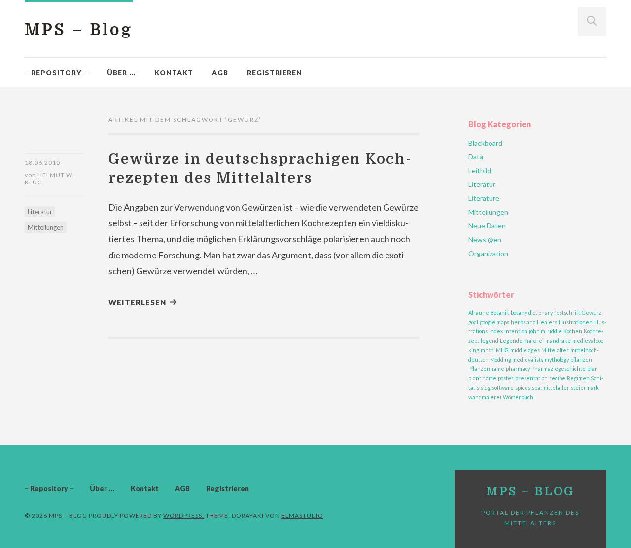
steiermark (585, 387)
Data (475, 156)
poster (506, 378)
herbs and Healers (534, 322)
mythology (557, 359)
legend (489, 340)
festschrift (567, 312)
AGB (220, 73)
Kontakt (173, 73)
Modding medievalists (516, 359)
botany (519, 312)
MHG (502, 350)
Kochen (572, 331)
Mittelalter (555, 350)
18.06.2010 (42, 162)
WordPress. (183, 515)
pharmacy (518, 368)
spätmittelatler (550, 387)
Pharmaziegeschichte (558, 368)
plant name (482, 378)
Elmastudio (302, 515)
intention (515, 331)
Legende (511, 340)
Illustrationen (576, 322)
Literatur (40, 212)
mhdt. (487, 350)
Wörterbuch (518, 397)
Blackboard (485, 143)
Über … (121, 73)
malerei (534, 340)
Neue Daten (487, 225)
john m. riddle (545, 331)
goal (473, 322)
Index (496, 331)
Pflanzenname (486, 368)
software (503, 387)
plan (592, 368)
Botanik (500, 312)
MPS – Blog (79, 30)
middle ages (525, 350)
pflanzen (581, 359)
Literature (483, 198)
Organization (488, 253)
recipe (557, 378)
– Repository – (56, 73)
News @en (484, 239)
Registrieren (274, 73)
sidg (486, 387)
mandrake (558, 340)
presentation (531, 378)
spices (522, 387)
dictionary (540, 312)
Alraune (478, 312)
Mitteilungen (46, 227)
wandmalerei (484, 397)
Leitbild (479, 170)
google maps (494, 322)
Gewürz (591, 312)
